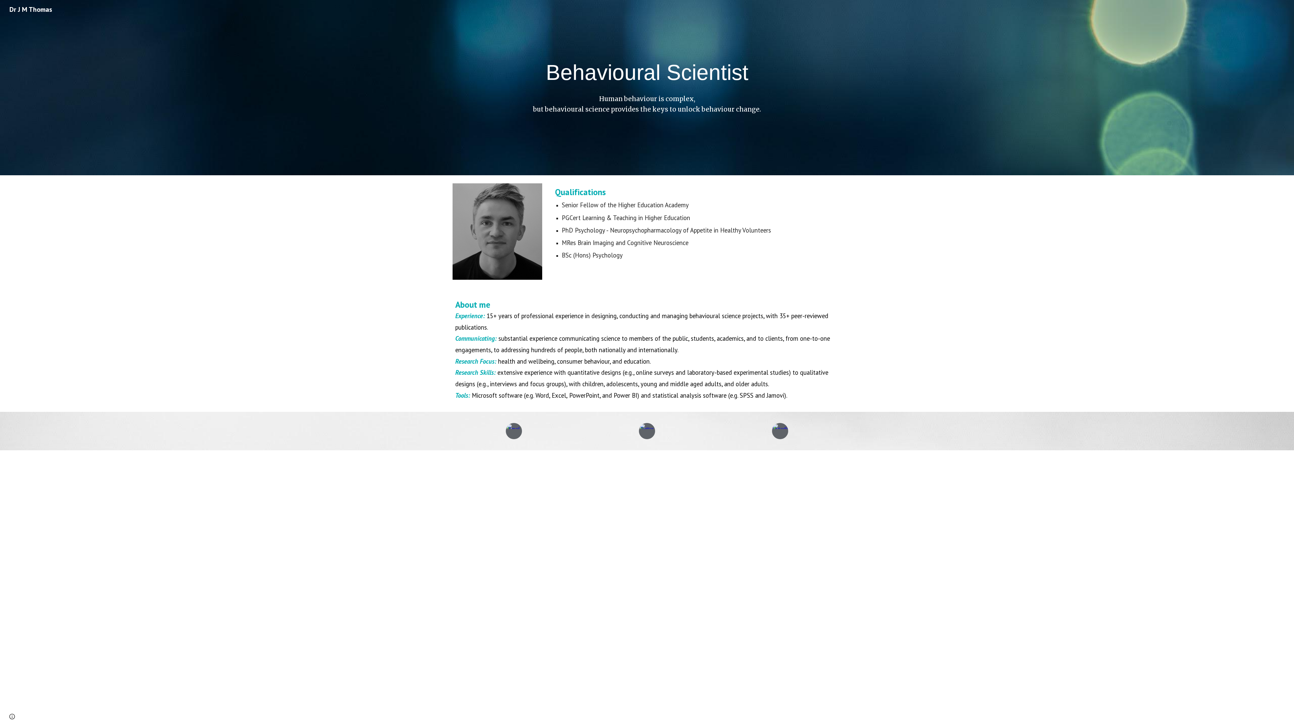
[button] (12, 716)
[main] (647, 72)
